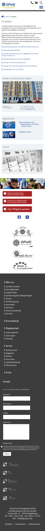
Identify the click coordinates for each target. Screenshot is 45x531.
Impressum (20, 524)
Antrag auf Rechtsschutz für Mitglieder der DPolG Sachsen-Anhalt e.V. (20, 55)
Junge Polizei (11, 292)
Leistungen (10, 336)
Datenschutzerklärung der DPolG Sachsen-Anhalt (24, 446)
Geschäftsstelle (12, 289)
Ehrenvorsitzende (13, 311)
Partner (9, 356)
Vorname (7, 394)
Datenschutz (8, 443)
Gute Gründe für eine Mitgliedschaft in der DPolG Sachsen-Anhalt (29, 124)
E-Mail (6, 413)
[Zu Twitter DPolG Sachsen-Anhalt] (26, 217)
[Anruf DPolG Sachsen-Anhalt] (31, 3)
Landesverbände (13, 362)
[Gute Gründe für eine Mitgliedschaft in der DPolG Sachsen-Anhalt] (9, 125)
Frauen (9, 298)
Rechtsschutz (11, 350)
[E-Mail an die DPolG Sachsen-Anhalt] (35, 3)
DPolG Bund (11, 365)
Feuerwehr (10, 305)
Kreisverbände (12, 321)
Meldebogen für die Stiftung (13, 69)
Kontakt (8, 524)
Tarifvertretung (12, 302)
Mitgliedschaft (12, 328)
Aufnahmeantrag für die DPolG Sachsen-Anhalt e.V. (21, 47)
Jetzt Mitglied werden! (18, 209)
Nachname (7, 404)
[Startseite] (3, 16)
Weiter (7, 454)
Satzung (9, 339)
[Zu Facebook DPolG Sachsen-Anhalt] (18, 217)
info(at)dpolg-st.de (29, 109)
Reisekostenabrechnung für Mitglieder (17, 59)
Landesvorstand (13, 286)
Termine (9, 314)
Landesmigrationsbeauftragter (19, 295)
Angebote (10, 353)
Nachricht (7, 422)
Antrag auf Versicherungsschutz (14, 62)
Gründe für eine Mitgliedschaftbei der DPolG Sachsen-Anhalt (17, 201)
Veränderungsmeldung (11, 50)
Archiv (8, 372)
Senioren (9, 308)
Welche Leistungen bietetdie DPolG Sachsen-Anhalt (15, 194)
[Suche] (40, 3)
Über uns (10, 282)
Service (7, 16)
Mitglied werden (25, 132)
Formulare (10, 359)
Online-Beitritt (12, 332)
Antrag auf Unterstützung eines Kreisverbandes (20, 66)
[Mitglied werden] (9, 134)
